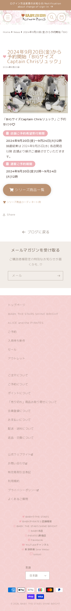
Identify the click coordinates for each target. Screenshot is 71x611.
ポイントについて (19, 393)
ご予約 (12, 332)
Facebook (37, 539)
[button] (8, 17)
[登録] (58, 275)
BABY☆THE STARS (37, 516)
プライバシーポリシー (22, 490)
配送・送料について (21, 428)
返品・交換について (21, 437)
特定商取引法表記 (19, 472)
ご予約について (18, 384)
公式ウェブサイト (19, 454)
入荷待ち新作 (16, 340)
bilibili (37, 554)
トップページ (16, 305)
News (17, 32)
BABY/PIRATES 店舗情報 (37, 521)
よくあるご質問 (18, 499)
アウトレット (16, 358)
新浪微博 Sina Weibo (37, 549)
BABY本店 (36, 530)
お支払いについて (19, 420)
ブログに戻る (38, 232)
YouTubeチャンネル (37, 544)
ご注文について (18, 375)
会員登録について (19, 411)
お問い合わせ (16, 463)
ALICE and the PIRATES (26, 323)
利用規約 (13, 481)
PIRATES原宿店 (36, 535)
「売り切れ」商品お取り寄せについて (32, 402)
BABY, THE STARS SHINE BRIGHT (33, 314)
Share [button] (11, 214)
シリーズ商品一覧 (29, 190)
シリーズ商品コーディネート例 (23, 202)
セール (12, 349)
